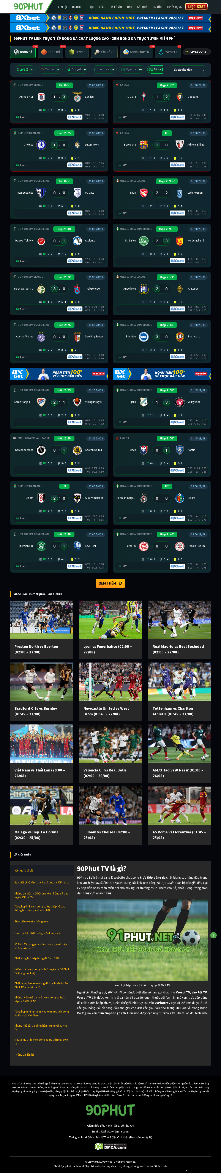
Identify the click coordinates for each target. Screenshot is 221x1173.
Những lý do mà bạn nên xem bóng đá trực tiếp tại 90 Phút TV (39, 999)
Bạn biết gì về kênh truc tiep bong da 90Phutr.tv (41, 882)
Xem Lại (62, 6)
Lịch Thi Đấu (97, 6)
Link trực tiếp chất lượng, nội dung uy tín (38, 933)
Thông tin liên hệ (24, 1054)
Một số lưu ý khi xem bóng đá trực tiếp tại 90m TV (41, 1041)
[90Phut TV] (28, 6)
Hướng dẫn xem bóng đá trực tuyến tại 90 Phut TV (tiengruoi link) (41, 971)
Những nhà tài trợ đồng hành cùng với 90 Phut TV (41, 1027)
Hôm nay (106, 69)
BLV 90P (79, 69)
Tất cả (160, 69)
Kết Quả (142, 6)
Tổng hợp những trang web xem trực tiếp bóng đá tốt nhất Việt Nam (41, 1013)
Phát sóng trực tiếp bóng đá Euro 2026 (36, 958)
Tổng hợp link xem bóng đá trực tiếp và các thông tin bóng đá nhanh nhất (39, 908)
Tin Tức (157, 6)
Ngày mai (134, 69)
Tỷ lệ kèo (116, 6)
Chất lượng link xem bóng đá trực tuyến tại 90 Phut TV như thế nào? (41, 985)
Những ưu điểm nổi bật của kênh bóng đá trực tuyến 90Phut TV (41, 895)
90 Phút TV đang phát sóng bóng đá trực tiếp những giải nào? (40, 946)
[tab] (23, 52)
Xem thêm (107, 583)
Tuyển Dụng (174, 6)
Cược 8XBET (196, 6)
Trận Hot (52, 69)
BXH (129, 6)
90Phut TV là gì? (23, 870)
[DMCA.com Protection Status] (111, 1146)
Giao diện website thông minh (31, 921)
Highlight (78, 6)
